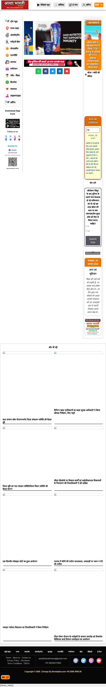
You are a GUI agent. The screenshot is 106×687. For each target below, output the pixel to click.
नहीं (88, 231)
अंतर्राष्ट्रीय (39, 652)
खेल (81, 652)
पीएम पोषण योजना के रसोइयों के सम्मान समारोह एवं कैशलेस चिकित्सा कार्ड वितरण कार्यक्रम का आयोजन (78, 638)
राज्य (17, 652)
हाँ (88, 226)
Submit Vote (93, 241)
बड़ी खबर (7, 652)
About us (16, 658)
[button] (38, 71)
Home (8, 658)
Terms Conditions (14, 663)
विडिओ (90, 652)
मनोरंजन (71, 652)
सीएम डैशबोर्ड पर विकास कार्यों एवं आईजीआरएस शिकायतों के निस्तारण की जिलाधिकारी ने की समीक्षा (77, 482)
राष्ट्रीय (27, 652)
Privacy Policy (13, 660)
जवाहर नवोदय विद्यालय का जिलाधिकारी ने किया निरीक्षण (25, 627)
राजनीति (60, 652)
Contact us (26, 658)
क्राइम (50, 652)
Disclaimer (25, 660)
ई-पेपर (99, 652)
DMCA (26, 663)
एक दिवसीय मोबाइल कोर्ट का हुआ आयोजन (20, 561)
